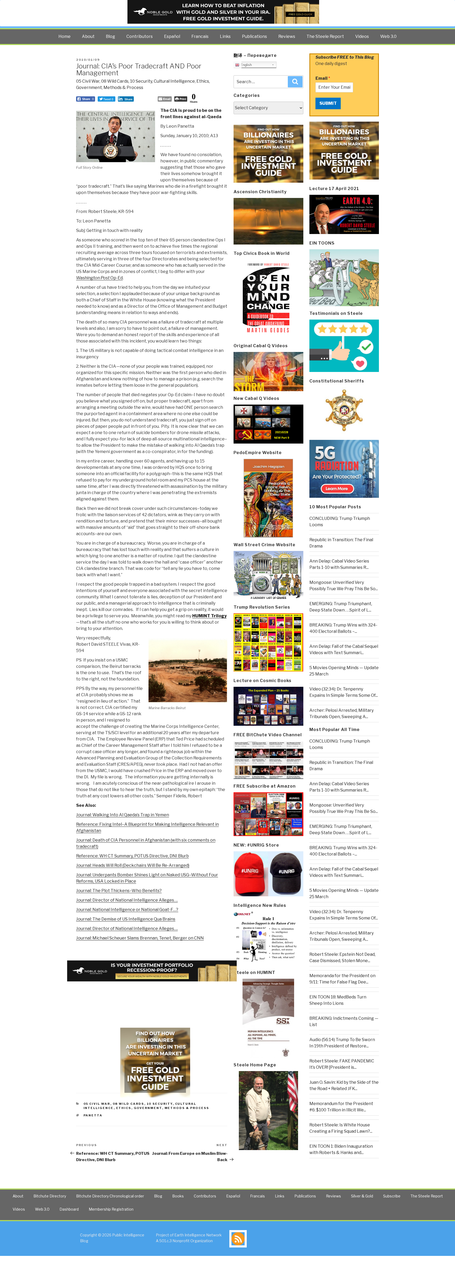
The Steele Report (325, 36)
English (245, 65)
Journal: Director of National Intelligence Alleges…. (127, 900)
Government (89, 87)
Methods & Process (123, 87)
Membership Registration (111, 1209)
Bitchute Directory (49, 1196)
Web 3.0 (388, 36)
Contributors (139, 36)
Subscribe (391, 1196)
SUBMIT (328, 103)
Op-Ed (99, 277)
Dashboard (69, 1209)
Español (172, 36)
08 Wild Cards (114, 81)
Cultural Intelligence (174, 81)
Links (225, 36)
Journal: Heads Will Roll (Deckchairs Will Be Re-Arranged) (132, 865)
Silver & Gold (362, 1196)
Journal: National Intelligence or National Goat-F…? (127, 909)
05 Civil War (88, 81)
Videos (362, 36)
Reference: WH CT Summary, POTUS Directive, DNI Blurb (132, 855)
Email (322, 78)
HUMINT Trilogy (209, 615)
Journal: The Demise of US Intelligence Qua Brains (125, 919)
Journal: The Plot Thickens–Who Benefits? (119, 890)
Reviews (286, 36)
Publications (254, 36)
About (88, 36)
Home (64, 36)
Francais (200, 36)
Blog (110, 36)
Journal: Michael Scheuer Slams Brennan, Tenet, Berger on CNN (140, 938)
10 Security (141, 81)
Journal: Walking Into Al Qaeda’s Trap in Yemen (122, 814)
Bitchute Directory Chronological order (110, 1196)
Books (178, 1196)
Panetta (93, 1115)
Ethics (202, 81)
